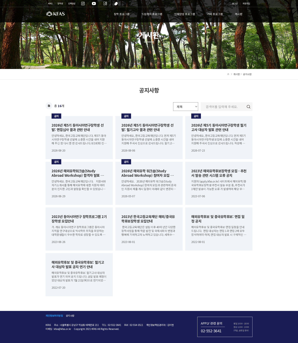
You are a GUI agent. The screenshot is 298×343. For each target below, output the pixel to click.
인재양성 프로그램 (184, 14)
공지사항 (70, 315)
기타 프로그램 (215, 14)
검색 (249, 107)
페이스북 (105, 3)
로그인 (235, 3)
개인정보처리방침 (54, 315)
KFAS (50, 3)
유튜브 (94, 3)
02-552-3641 (211, 330)
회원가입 (246, 3)
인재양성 (71, 3)
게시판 (238, 14)
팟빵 (116, 3)
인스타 (83, 3)
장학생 (60, 3)
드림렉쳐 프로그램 (152, 14)
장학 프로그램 (122, 14)
